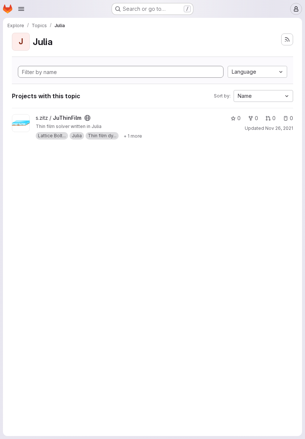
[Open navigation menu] (21, 9)
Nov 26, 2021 (279, 128)
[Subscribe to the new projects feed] (287, 39)
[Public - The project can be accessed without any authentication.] (87, 118)
